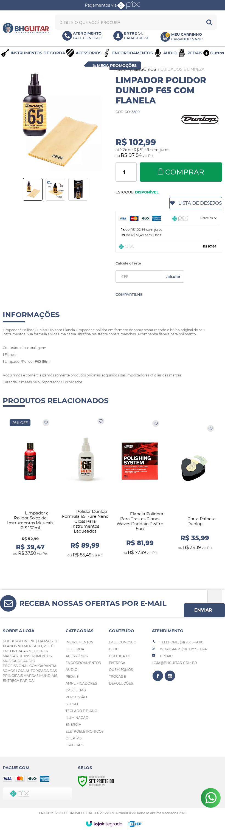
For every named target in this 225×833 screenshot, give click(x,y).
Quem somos (121, 670)
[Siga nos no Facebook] (157, 675)
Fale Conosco (122, 642)
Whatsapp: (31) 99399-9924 (183, 649)
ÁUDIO (71, 670)
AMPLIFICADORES (81, 683)
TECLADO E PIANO (81, 711)
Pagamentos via (101, 5)
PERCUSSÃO (76, 697)
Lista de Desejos (200, 203)
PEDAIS (72, 676)
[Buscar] (209, 22)
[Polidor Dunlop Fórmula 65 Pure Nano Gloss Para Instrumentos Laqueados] (85, 488)
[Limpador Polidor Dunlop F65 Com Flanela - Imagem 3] (78, 189)
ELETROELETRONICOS (84, 731)
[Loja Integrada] (104, 823)
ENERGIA (73, 724)
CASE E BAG (76, 690)
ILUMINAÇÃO (77, 718)
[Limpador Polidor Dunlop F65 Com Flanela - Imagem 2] (55, 189)
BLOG (114, 649)
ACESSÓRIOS (143, 69)
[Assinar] (204, 610)
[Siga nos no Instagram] (169, 675)
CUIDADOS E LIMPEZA (182, 69)
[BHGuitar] (26, 28)
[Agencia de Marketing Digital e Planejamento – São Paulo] (135, 824)
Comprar (184, 172)
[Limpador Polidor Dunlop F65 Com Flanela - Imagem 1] (33, 189)
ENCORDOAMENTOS (83, 663)
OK (173, 276)
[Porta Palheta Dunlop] (195, 487)
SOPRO (72, 704)
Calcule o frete (128, 263)
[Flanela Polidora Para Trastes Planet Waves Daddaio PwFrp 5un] (140, 487)
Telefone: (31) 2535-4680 (181, 642)
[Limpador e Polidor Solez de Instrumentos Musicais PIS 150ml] (30, 487)
